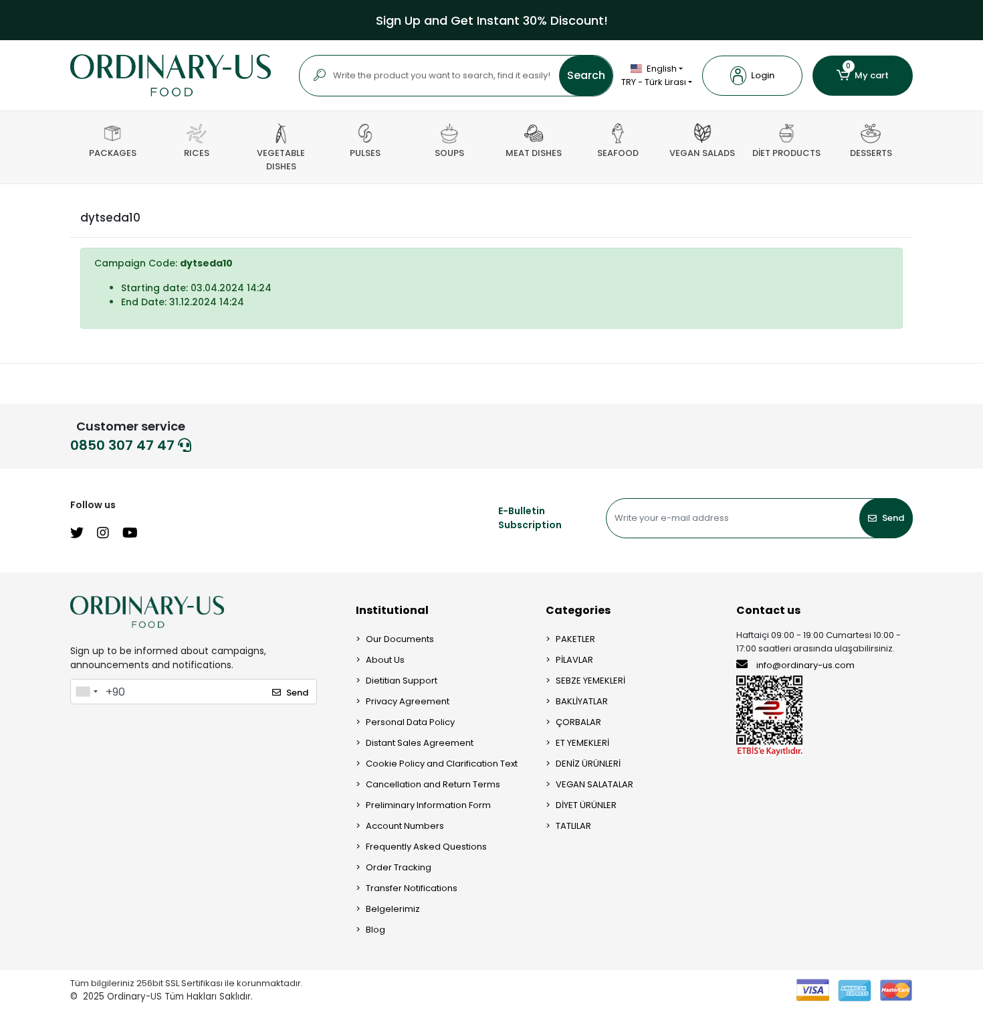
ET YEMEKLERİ (582, 742)
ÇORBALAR (578, 722)
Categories (578, 610)
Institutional (392, 610)
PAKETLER (575, 639)
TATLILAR (573, 825)
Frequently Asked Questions (426, 846)
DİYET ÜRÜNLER (586, 805)
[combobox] (86, 692)
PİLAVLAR (574, 659)
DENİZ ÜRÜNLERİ (588, 763)
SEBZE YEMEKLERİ (590, 680)
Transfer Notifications (411, 888)
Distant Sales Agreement (419, 742)
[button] (752, 76)
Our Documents (400, 639)
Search (586, 75)
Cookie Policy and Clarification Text (442, 763)
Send (893, 518)
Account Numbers (405, 825)
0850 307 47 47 (124, 445)
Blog (375, 929)
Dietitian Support (401, 680)
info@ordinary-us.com (805, 665)
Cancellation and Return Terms (433, 784)
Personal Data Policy (410, 722)
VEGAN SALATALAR (594, 784)
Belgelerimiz (393, 908)
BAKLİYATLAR (582, 701)
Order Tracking (398, 867)
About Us (385, 659)
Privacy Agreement (407, 701)
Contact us (768, 610)
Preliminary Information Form (428, 805)
